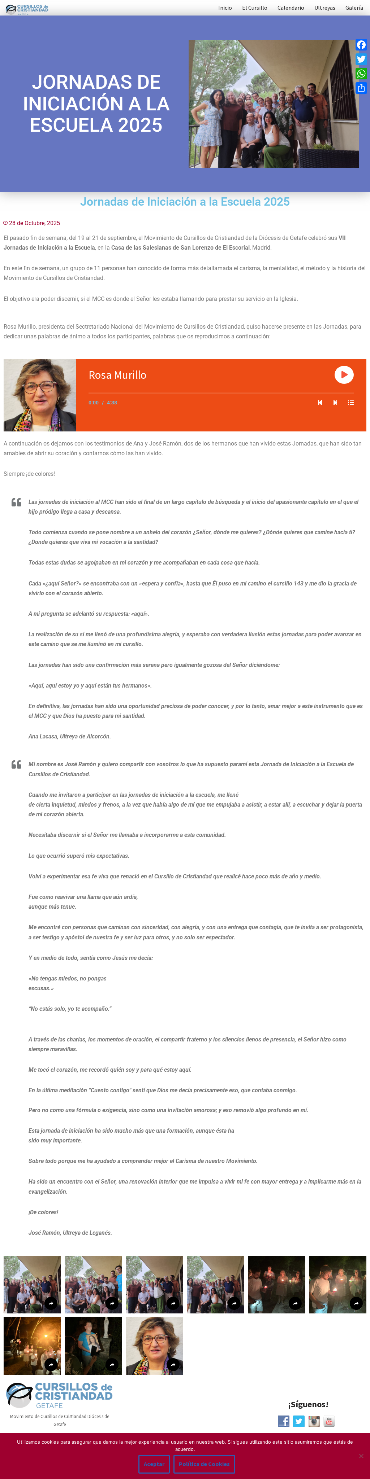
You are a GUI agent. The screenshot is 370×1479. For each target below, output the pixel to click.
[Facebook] (361, 45)
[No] (361, 1456)
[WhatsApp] (361, 73)
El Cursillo (254, 7)
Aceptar (154, 1463)
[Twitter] (361, 59)
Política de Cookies (204, 1463)
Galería (354, 7)
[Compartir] (361, 88)
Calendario (291, 7)
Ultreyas (324, 7)
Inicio (225, 7)
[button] (32, 1284)
